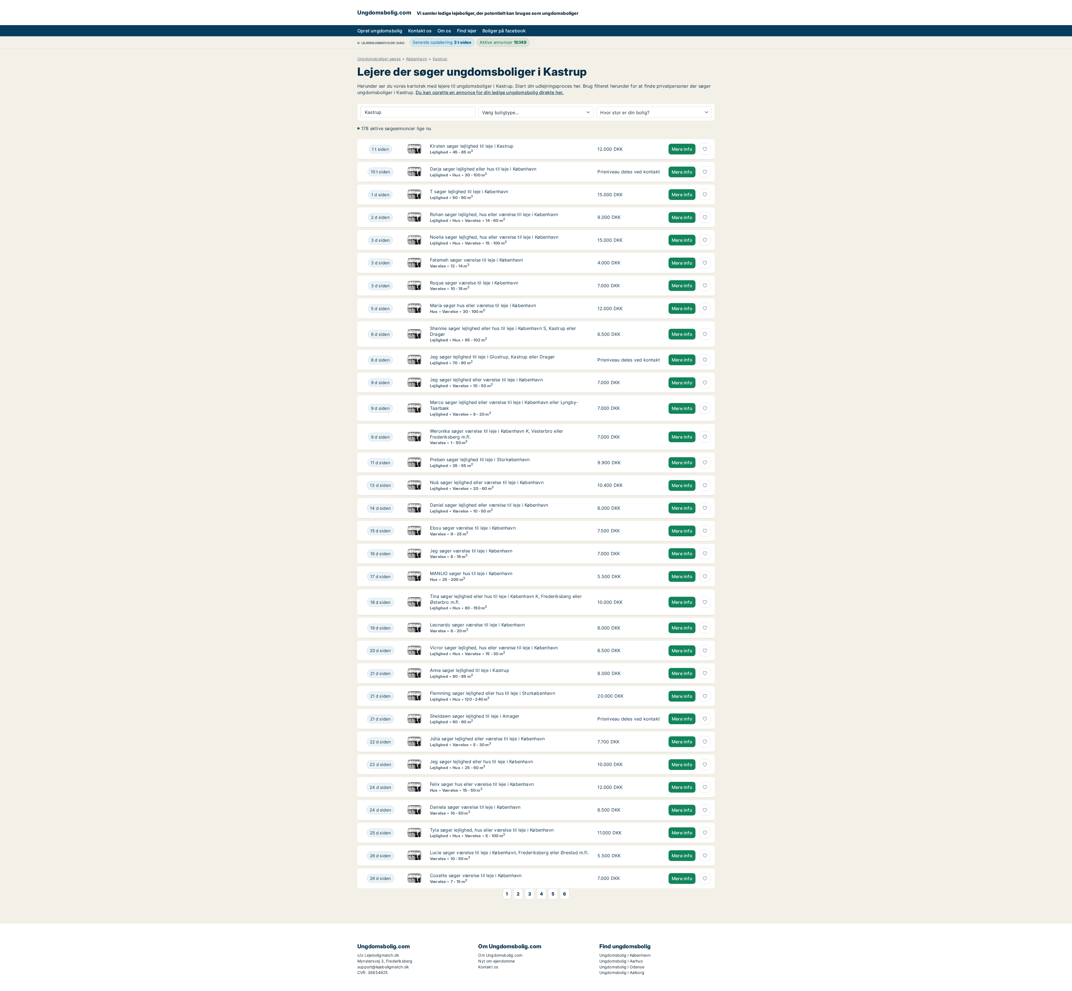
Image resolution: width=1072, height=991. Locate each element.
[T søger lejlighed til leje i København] (414, 195)
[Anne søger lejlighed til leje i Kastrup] (414, 673)
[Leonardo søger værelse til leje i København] (414, 628)
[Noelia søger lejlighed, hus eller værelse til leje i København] (414, 240)
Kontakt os (420, 30)
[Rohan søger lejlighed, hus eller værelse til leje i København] (414, 217)
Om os (444, 30)
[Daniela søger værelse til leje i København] (414, 810)
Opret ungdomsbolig (380, 30)
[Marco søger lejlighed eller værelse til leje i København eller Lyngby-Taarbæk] (414, 408)
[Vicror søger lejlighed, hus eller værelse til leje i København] (414, 651)
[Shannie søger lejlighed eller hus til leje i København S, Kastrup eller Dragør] (414, 334)
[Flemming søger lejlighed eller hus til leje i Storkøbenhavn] (414, 696)
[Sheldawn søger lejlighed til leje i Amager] (414, 719)
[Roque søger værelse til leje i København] (414, 286)
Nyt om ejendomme (496, 961)
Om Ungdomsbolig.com (500, 955)
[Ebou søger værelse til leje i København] (414, 531)
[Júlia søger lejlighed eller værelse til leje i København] (414, 742)
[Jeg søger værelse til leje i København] (414, 554)
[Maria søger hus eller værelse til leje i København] (414, 308)
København (416, 59)
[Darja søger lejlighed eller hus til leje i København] (414, 172)
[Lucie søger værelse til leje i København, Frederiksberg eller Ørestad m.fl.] (414, 856)
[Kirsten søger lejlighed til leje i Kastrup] (414, 149)
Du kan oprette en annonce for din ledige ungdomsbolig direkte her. (490, 92)
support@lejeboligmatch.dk (383, 966)
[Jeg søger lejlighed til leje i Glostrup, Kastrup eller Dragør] (414, 360)
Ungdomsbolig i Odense (621, 966)
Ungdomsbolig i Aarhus (621, 961)
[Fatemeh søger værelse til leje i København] (414, 263)
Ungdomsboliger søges (379, 59)
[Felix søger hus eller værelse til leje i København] (414, 787)
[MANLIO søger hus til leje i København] (414, 576)
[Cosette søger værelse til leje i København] (414, 878)
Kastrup (440, 59)
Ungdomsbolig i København (625, 955)
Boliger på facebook (504, 30)
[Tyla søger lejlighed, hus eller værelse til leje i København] (414, 833)
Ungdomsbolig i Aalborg (621, 972)
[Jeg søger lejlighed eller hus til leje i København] (414, 765)
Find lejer (467, 30)
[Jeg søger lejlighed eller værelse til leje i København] (414, 383)
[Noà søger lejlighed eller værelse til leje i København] (414, 485)
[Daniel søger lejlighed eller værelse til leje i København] (414, 508)
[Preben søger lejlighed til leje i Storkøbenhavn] (414, 463)
